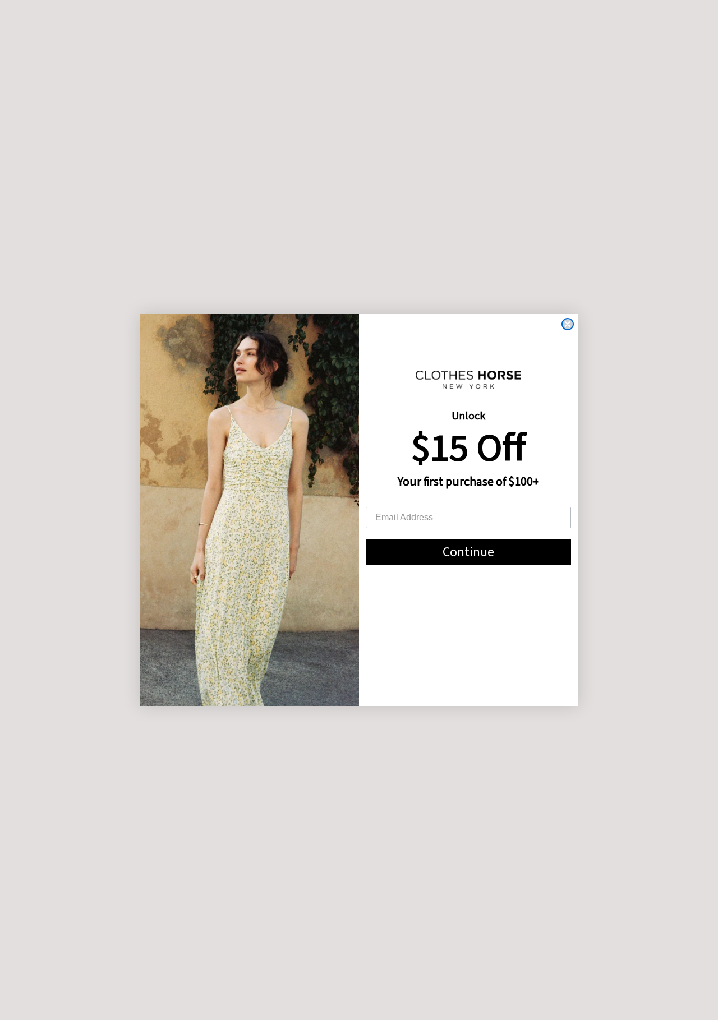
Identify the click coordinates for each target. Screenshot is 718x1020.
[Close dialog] (567, 324)
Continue (468, 552)
